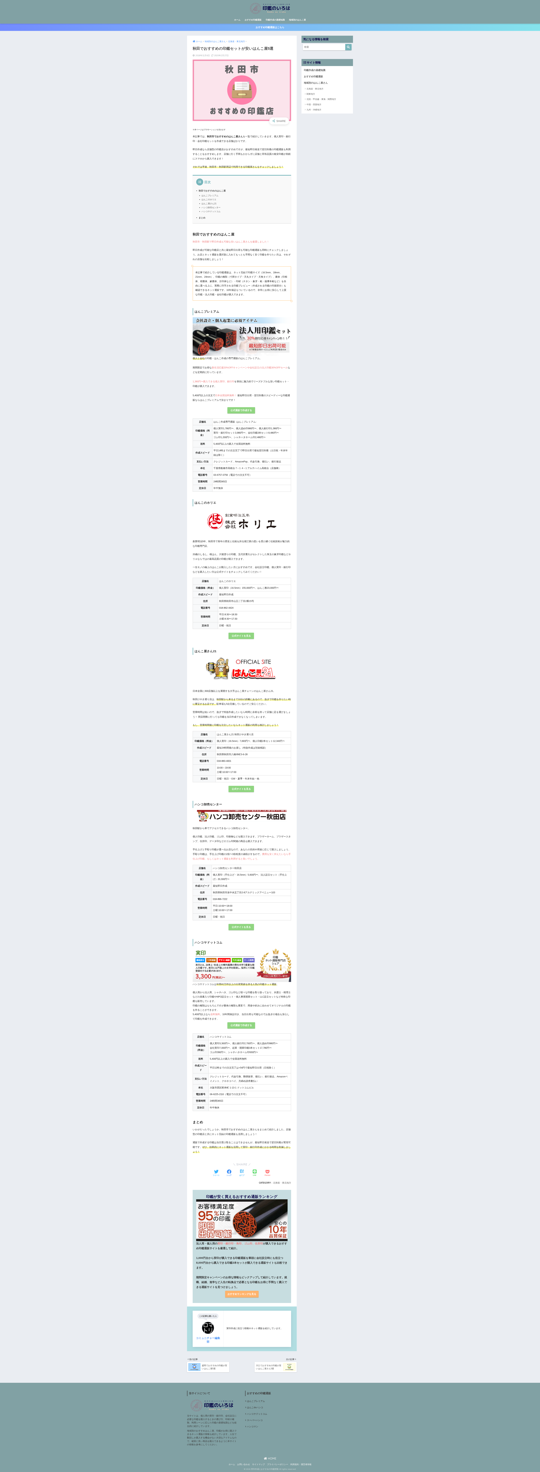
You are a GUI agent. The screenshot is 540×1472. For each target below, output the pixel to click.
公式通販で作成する (241, 410)
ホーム (237, 20)
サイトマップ (258, 1464)
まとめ (202, 217)
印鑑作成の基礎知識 (275, 20)
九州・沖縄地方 (314, 109)
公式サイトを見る (241, 635)
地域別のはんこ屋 (297, 20)
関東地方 (311, 94)
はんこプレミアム (210, 195)
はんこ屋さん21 (209, 203)
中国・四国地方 (314, 104)
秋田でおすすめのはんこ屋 (212, 190)
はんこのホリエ (209, 199)
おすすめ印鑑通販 (253, 20)
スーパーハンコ (255, 1420)
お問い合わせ (243, 1464)
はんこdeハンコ (255, 1407)
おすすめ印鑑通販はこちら (270, 27)
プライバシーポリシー (277, 1464)
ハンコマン (252, 1426)
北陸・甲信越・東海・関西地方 (321, 99)
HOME (271, 1458)
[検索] (348, 47)
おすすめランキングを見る (242, 1294)
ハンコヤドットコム (211, 211)
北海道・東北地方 (282, 1182)
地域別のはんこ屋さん (316, 82)
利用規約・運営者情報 (300, 1464)
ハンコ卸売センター (211, 207)
